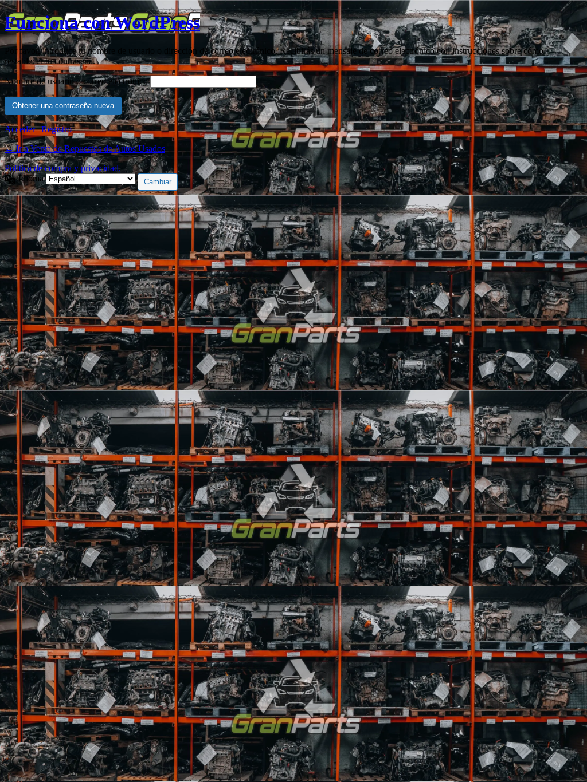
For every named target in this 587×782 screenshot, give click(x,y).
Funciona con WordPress (102, 22)
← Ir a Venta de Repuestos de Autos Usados (85, 148)
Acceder (20, 129)
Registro (56, 129)
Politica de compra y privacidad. (63, 168)
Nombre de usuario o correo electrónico (76, 81)
